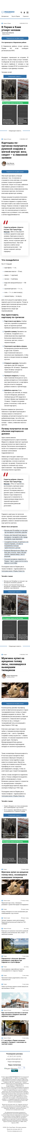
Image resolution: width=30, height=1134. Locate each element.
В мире (5, 654)
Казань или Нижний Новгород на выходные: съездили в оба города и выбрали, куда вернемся (16, 537)
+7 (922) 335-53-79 (19, 1086)
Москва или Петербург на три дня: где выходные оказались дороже (16, 531)
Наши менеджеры (14, 1062)
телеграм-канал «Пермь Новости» (13, 571)
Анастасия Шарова (8, 32)
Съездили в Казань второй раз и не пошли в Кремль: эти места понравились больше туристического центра (16, 545)
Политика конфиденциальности (14, 1131)
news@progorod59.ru (19, 1084)
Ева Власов (10, 163)
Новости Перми (7, 23)
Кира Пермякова (12, 675)
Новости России (7, 139)
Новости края (7, 900)
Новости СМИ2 (6, 100)
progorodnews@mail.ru (14, 1059)
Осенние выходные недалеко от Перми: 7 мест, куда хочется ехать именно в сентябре (16, 561)
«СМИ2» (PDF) (23, 1121)
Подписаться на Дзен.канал (15, 38)
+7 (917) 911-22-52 (14, 1056)
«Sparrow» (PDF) (15, 1122)
